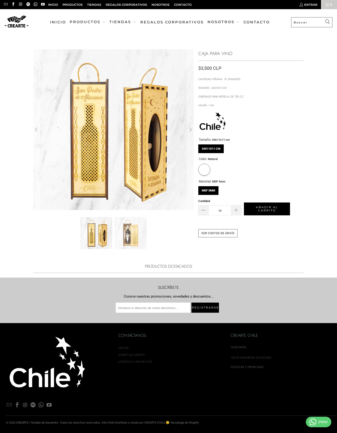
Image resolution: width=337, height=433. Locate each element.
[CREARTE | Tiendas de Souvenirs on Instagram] (20, 4)
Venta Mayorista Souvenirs (251, 357)
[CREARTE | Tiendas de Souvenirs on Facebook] (13, 4)
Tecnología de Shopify (184, 422)
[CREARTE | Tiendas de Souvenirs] (17, 22)
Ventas (123, 348)
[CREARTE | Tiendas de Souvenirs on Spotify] (28, 4)
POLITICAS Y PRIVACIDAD (247, 367)
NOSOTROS (160, 4)
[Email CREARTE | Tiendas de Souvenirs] (5, 4)
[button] (88, 22)
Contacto (183, 4)
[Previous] (36, 129)
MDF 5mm (208, 189)
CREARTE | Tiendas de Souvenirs (37, 422)
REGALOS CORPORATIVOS (126, 4)
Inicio (53, 4)
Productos (73, 4)
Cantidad (204, 201)
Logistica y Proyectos (135, 362)
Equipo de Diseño (131, 355)
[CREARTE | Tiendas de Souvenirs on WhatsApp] (35, 4)
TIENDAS (94, 4)
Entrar (311, 4)
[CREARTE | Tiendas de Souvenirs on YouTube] (43, 4)
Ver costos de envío (218, 233)
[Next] (190, 129)
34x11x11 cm (211, 147)
